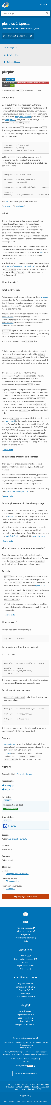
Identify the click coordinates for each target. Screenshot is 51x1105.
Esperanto (31, 1089)
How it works (8, 206)
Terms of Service (24, 1011)
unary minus (10, 119)
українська (10, 1087)
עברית (24, 1089)
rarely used (10, 421)
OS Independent (12, 881)
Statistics (25, 962)
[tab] (25, 47)
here (42, 252)
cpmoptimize (9, 744)
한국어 (39, 1089)
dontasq (7, 753)
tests (7, 201)
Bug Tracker (10, 789)
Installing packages (24, 928)
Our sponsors (25, 968)
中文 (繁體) (45, 1087)
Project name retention (24, 937)
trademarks (15, 1054)
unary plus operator (23, 116)
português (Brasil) (43, 1084)
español (17, 1084)
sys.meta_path (38, 536)
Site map (25, 1061)
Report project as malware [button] (25, 896)
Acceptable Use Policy (24, 1024)
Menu (42, 4)
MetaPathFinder (12, 536)
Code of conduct (24, 1017)
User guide (24, 934)
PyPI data (7, 801)
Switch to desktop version (26, 1073)
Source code (8, 449)
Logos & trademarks (25, 965)
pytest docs (40, 585)
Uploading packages (24, 931)
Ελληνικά (19, 1087)
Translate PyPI (24, 990)
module (10, 516)
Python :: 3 (10, 888)
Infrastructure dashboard (24, 959)
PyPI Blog (25, 955)
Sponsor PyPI (25, 993)
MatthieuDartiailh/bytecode (16, 491)
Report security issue (25, 1014)
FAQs (26, 941)
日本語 (32, 1084)
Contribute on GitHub (24, 986)
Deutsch (27, 1087)
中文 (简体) (35, 1087)
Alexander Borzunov (25, 774)
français (25, 1084)
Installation (19, 206)
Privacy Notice (24, 1021)
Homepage (10, 785)
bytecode (44, 297)
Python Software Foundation (35, 1054)
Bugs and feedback (25, 983)
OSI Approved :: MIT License (17, 873)
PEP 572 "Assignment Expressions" (20, 266)
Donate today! (25, 1047)
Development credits (24, 996)
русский (16, 1089)
